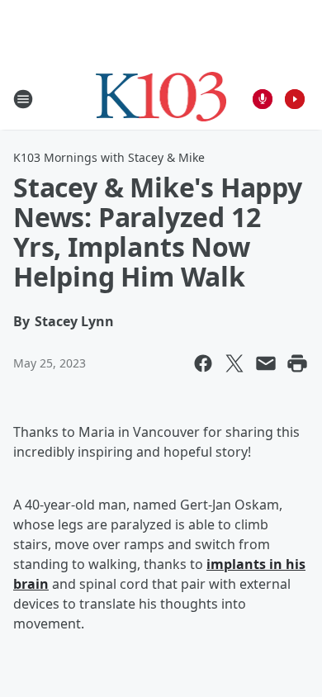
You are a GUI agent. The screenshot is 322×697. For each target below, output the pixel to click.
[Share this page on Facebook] (203, 363)
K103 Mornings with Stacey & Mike (109, 157)
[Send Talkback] (262, 99)
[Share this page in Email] (265, 363)
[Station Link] (161, 99)
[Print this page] (297, 363)
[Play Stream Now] (295, 99)
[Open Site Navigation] (23, 99)
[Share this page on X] (234, 363)
